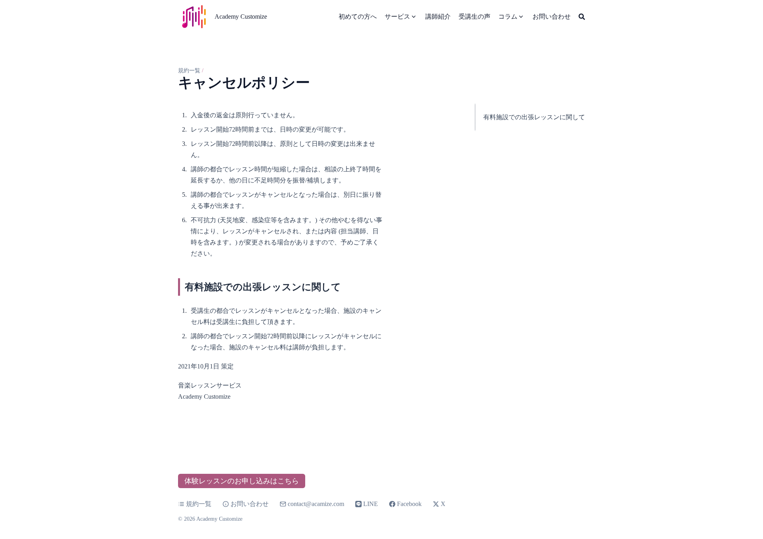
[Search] (582, 17)
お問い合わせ (249, 503)
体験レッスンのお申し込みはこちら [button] (241, 481)
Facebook (409, 503)
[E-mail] (284, 504)
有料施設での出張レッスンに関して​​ (534, 117)
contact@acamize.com (316, 503)
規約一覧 (189, 71)
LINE (370, 503)
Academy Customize (241, 16)
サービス (397, 16)
